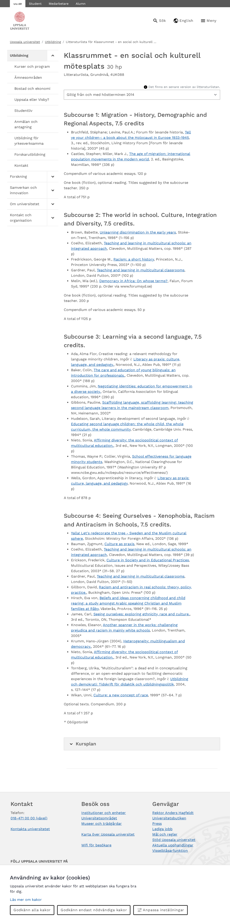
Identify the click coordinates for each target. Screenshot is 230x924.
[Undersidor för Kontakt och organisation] (52, 218)
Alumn (81, 3)
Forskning (18, 176)
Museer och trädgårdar (101, 823)
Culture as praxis (119, 544)
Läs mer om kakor (26, 899)
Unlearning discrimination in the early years (138, 232)
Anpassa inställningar (163, 910)
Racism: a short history (133, 259)
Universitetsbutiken (169, 818)
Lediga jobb (162, 829)
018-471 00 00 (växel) (29, 818)
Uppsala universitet (25, 42)
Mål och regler (164, 834)
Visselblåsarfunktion (170, 850)
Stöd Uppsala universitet (173, 840)
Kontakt (21, 165)
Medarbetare (59, 3)
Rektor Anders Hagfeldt (173, 813)
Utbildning (53, 42)
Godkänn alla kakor (32, 910)
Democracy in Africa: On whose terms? (133, 281)
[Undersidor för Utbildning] (52, 55)
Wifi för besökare (96, 845)
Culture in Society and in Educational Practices (147, 560)
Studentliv (23, 110)
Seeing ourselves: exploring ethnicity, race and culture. (141, 614)
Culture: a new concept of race (120, 695)
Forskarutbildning (29, 154)
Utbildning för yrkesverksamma (29, 141)
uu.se (17, 3)
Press (157, 823)
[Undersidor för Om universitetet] (52, 204)
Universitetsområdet (99, 818)
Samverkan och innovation (23, 190)
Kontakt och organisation (21, 218)
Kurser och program (32, 66)
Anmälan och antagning (26, 124)
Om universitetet (24, 204)
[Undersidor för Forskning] (52, 176)
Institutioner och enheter (103, 813)
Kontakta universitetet (30, 829)
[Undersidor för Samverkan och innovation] (52, 190)
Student (35, 3)
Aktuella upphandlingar (172, 845)
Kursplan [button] (86, 743)
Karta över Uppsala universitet (108, 834)
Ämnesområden (28, 77)
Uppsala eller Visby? (31, 99)
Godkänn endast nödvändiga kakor (94, 910)
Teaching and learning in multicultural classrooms (140, 270)
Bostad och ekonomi (32, 88)
